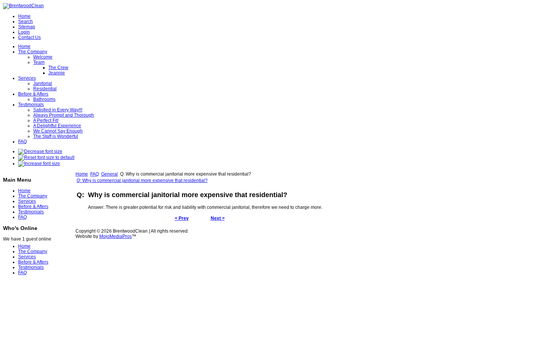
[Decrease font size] (40, 151)
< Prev (182, 218)
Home (82, 174)
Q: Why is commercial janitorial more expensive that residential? (142, 180)
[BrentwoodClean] (23, 5)
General (109, 174)
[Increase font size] (39, 163)
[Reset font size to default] (46, 157)
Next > (218, 218)
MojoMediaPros (115, 236)
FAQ (94, 174)
